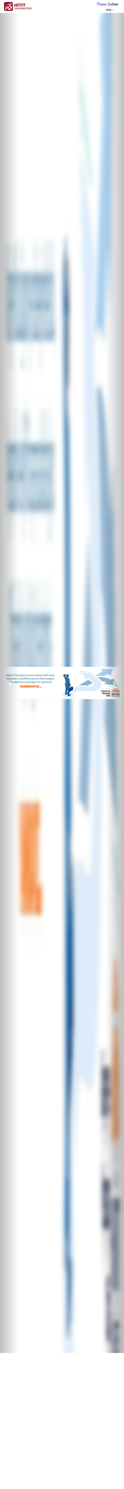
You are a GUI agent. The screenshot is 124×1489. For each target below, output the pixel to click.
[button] (9, 683)
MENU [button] (109, 10)
